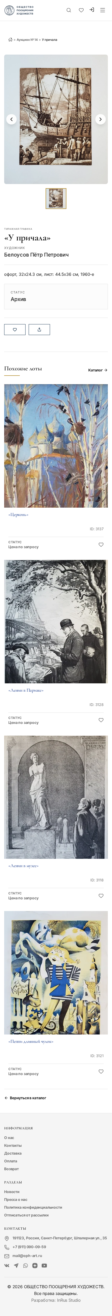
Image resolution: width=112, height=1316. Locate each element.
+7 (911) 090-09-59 (29, 1247)
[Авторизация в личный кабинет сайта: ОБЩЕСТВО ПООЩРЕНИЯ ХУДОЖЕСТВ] (91, 10)
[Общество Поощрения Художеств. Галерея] (6, 1266)
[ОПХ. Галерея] (16, 1266)
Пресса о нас (15, 1199)
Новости (12, 1191)
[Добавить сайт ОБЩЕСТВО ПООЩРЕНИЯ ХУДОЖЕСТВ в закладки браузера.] (81, 10)
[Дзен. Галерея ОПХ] (35, 1266)
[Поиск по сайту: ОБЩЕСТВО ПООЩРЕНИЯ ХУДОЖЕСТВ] (68, 10)
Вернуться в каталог (28, 1098)
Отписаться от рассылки (26, 1215)
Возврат (11, 1169)
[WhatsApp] (25, 1266)
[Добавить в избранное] (101, 545)
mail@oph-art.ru (27, 1255)
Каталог (95, 370)
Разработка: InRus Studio (56, 1300)
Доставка (13, 1153)
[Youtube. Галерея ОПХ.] (44, 1266)
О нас (9, 1137)
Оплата (10, 1161)
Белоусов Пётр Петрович (36, 255)
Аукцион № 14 (27, 40)
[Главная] (10, 39)
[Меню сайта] (102, 10)
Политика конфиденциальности (33, 1207)
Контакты (13, 1145)
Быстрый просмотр (56, 453)
